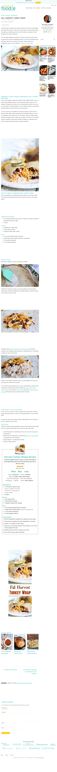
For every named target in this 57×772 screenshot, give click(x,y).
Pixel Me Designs (40, 757)
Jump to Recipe (5, 24)
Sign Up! (38, 2)
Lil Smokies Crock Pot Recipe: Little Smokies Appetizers (42, 78)
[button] (17, 466)
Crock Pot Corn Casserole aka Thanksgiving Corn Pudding (30, 671)
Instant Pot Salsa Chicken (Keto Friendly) (43, 59)
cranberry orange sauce (32, 435)
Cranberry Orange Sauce (10, 669)
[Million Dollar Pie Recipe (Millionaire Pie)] (52, 70)
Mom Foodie (8, 7)
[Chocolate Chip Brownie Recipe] (52, 89)
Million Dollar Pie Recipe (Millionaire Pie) (51, 78)
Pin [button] (21, 471)
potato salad (20, 389)
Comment (4, 712)
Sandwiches (14, 15)
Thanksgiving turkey (25, 43)
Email (3, 727)
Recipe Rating (4, 707)
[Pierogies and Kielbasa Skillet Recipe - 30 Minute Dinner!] (52, 52)
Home (2, 15)
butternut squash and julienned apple (19, 349)
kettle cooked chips (30, 388)
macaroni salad (5, 389)
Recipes (8, 15)
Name (3, 723)
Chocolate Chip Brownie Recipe (51, 95)
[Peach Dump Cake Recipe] (43, 89)
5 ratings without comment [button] (24, 683)
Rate (26, 471)
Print (14, 471)
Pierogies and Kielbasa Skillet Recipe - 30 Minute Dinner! (51, 59)
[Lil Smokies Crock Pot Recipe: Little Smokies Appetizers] (43, 70)
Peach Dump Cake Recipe (42, 95)
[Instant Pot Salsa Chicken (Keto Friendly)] (43, 52)
